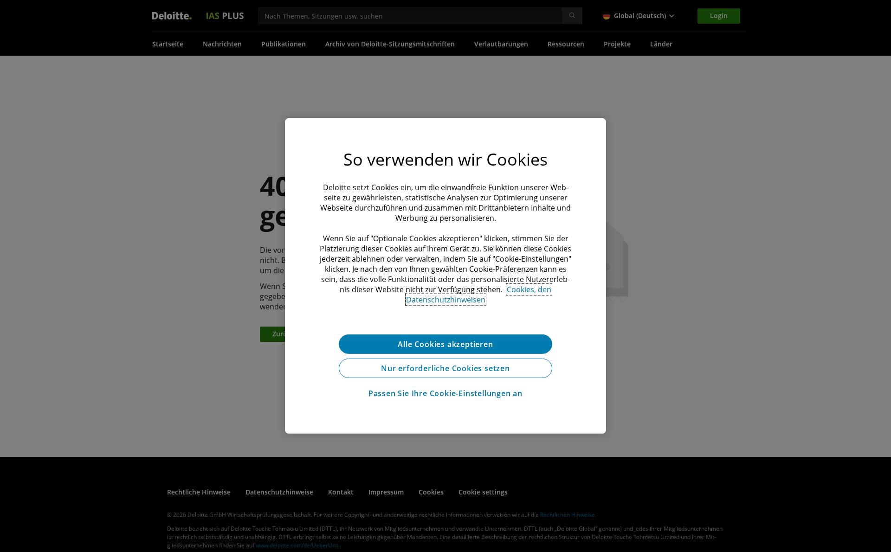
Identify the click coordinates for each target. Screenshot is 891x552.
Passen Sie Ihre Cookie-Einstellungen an (445, 393)
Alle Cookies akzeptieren (445, 344)
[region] (445, 276)
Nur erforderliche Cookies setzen (445, 368)
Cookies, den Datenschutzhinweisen (479, 294)
